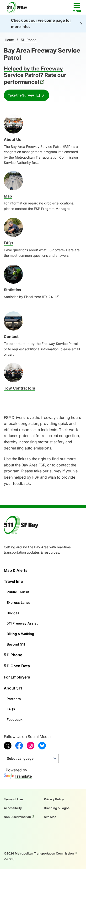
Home (9, 40)
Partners (14, 699)
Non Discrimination (17, 817)
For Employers (17, 677)
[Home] (18, 7)
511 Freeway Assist (22, 623)
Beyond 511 (16, 644)
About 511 (13, 688)
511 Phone (28, 40)
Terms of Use (13, 799)
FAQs (11, 709)
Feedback (14, 719)
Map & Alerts (15, 570)
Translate (23, 776)
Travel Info (13, 581)
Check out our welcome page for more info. (41, 23)
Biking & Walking (20, 634)
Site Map (50, 817)
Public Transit (18, 592)
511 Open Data (17, 665)
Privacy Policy (54, 799)
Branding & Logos (57, 808)
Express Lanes (19, 602)
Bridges (13, 613)
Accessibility (13, 808)
